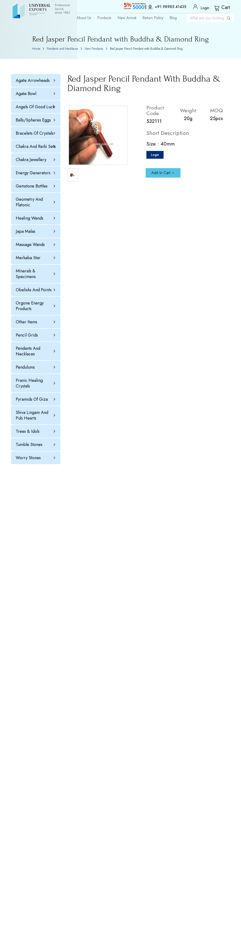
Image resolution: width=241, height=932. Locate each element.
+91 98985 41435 (170, 7)
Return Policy (152, 18)
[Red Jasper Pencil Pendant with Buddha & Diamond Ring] (98, 135)
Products (104, 18)
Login (155, 154)
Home (36, 48)
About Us (83, 18)
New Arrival (126, 18)
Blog (173, 18)
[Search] (228, 18)
